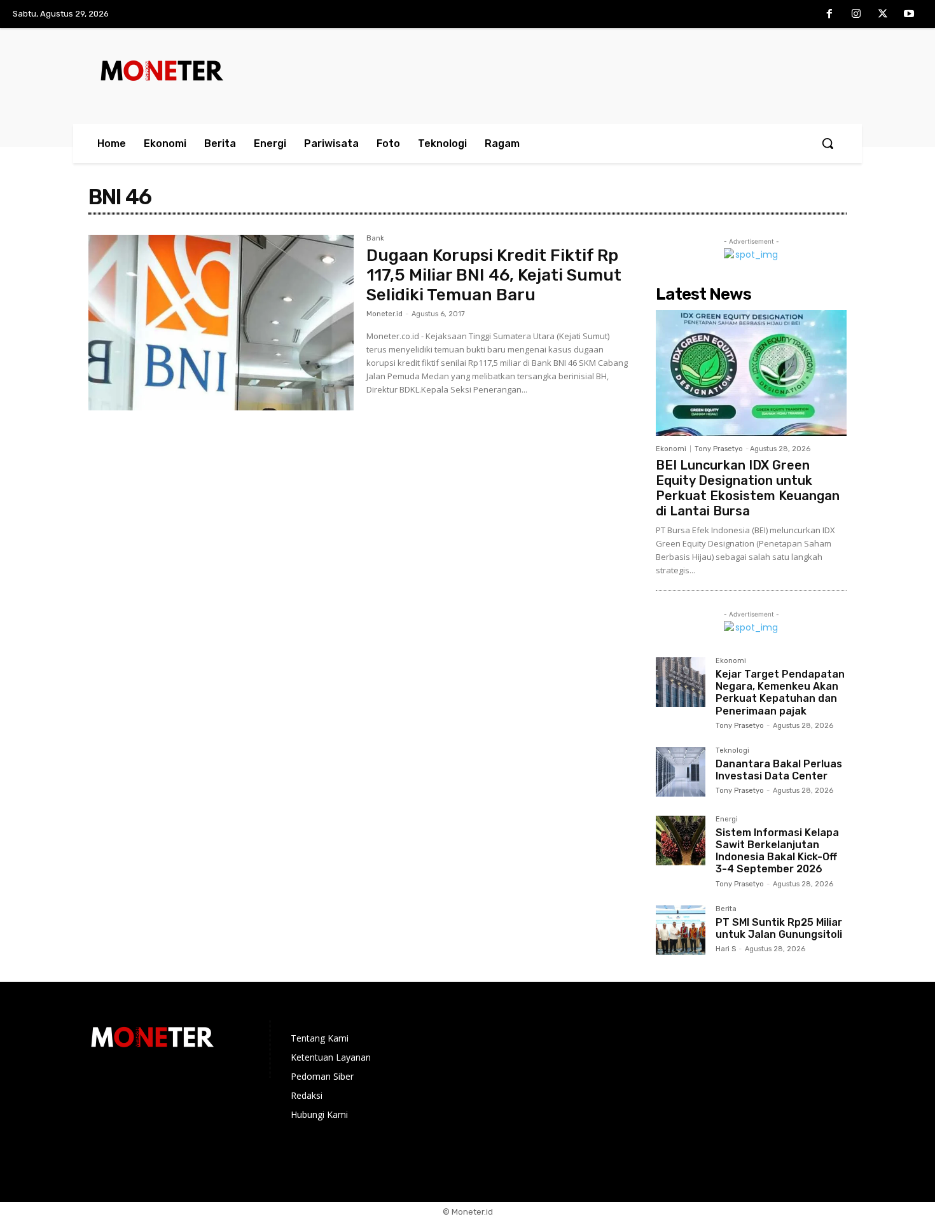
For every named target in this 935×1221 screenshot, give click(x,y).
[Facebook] (830, 14)
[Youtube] (909, 14)
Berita (726, 909)
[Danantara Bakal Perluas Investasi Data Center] (680, 772)
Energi (727, 819)
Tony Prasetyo (719, 449)
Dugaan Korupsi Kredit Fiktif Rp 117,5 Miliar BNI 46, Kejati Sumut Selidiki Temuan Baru (493, 275)
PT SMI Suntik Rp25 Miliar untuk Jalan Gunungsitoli (779, 928)
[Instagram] (856, 14)
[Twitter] (882, 14)
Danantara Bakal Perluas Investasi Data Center (779, 770)
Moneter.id (384, 314)
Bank (375, 238)
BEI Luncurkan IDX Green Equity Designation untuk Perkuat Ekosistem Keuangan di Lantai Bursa (748, 488)
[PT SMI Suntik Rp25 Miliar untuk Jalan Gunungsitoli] (680, 930)
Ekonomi (671, 448)
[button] (827, 143)
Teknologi (732, 751)
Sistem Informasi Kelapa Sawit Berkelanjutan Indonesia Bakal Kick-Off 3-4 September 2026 (777, 851)
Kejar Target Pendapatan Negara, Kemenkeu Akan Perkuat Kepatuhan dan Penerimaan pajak (780, 692)
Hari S (726, 949)
